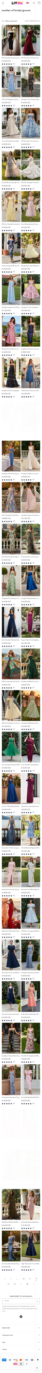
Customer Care (7, 1335)
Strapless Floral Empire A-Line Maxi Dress (11, 598)
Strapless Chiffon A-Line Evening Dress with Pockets (30, 473)
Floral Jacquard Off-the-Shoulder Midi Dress (11, 266)
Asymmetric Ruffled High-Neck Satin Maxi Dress (30, 889)
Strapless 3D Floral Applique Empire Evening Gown (11, 390)
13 (8, 1284)
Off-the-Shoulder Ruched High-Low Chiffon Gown (11, 224)
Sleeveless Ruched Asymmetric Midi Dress (30, 434)
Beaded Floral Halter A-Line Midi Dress (11, 349)
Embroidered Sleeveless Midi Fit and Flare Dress (30, 1014)
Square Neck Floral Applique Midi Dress (30, 640)
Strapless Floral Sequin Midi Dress (30, 99)
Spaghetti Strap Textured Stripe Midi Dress (30, 349)
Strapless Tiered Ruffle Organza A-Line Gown (30, 1141)
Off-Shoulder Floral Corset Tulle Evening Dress (30, 141)
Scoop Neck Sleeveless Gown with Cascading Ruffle (11, 1097)
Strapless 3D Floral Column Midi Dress (11, 473)
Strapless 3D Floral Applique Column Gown (30, 1183)
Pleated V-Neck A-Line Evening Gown (11, 1183)
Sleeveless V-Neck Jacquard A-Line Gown (11, 848)
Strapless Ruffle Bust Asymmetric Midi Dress (30, 723)
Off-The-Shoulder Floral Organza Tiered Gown (30, 182)
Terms (4, 1349)
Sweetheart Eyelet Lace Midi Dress (30, 390)
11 (30, 1279)
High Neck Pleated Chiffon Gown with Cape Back (11, 1222)
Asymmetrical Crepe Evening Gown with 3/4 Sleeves (30, 806)
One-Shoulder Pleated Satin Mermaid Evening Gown (11, 1264)
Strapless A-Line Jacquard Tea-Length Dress (30, 307)
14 (15, 1284)
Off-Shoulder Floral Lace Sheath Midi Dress (11, 58)
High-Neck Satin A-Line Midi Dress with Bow (30, 1264)
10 (23, 1279)
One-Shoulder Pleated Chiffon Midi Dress (11, 765)
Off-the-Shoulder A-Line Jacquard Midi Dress (11, 723)
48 (27, 1284)
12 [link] (36, 1279)
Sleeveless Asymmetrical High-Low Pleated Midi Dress (11, 1014)
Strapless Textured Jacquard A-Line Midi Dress (11, 434)
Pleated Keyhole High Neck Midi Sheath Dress (30, 1222)
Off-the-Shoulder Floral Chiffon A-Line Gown (11, 681)
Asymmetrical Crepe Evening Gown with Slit (11, 889)
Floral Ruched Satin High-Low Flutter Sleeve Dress (11, 557)
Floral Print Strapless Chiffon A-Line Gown (30, 1056)
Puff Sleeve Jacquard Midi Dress (30, 931)
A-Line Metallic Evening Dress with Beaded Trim (11, 141)
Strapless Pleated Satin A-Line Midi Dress (30, 598)
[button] (2, 3)
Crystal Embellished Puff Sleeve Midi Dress (30, 1097)
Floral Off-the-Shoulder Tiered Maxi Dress (11, 182)
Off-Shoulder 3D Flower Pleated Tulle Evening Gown (30, 58)
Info (3, 1342)
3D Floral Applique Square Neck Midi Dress (11, 99)
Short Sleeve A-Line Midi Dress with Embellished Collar (11, 972)
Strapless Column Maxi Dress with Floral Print (11, 1056)
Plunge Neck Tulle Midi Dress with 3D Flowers (30, 266)
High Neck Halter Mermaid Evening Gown (11, 931)
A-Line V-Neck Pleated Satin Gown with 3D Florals (11, 806)
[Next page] (33, 1284)
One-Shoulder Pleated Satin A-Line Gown (11, 640)
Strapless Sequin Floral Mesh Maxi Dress (11, 307)
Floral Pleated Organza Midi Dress (30, 848)
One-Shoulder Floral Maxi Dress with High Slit (11, 515)
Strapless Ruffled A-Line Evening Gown (30, 681)
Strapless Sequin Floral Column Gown (30, 515)
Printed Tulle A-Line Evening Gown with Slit (30, 557)
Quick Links (6, 1328)
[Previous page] (4, 1279)
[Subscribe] (37, 1301)
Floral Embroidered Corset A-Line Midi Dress (30, 224)
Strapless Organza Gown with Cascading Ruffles (11, 1141)
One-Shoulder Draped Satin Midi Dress (30, 765)
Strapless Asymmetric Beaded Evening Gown (30, 972)
